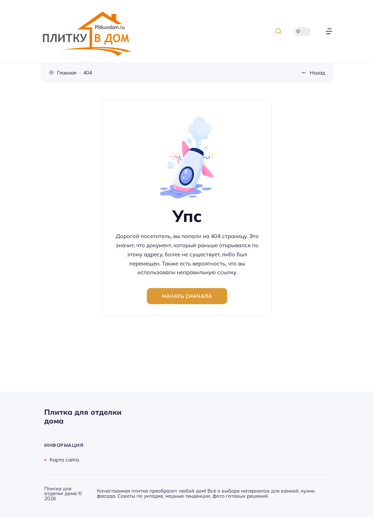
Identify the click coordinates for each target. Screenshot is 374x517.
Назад (317, 72)
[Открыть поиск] (278, 31)
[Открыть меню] (329, 31)
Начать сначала (187, 296)
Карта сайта (64, 459)
